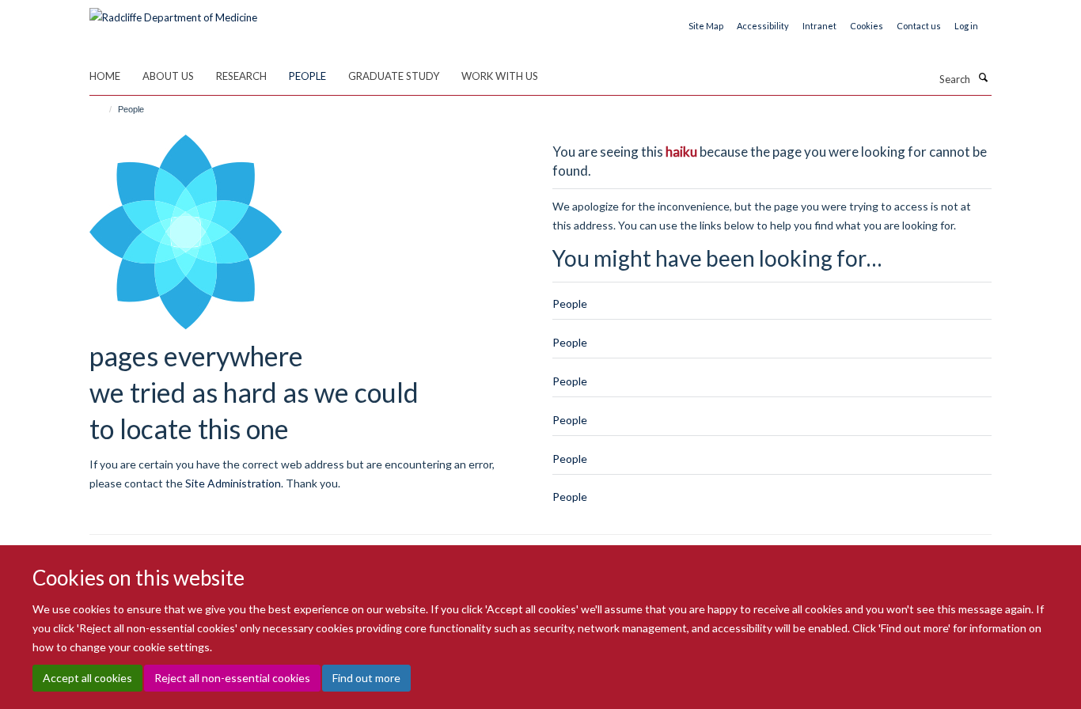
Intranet (819, 26)
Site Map (705, 26)
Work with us (499, 76)
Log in (966, 26)
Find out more (366, 677)
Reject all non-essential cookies (232, 677)
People (307, 76)
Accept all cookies (87, 677)
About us (168, 76)
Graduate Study (393, 76)
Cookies (866, 26)
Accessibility (763, 26)
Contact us (919, 26)
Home (104, 76)
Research (241, 76)
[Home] (103, 109)
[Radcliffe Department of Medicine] (173, 12)
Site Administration (233, 483)
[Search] (983, 77)
